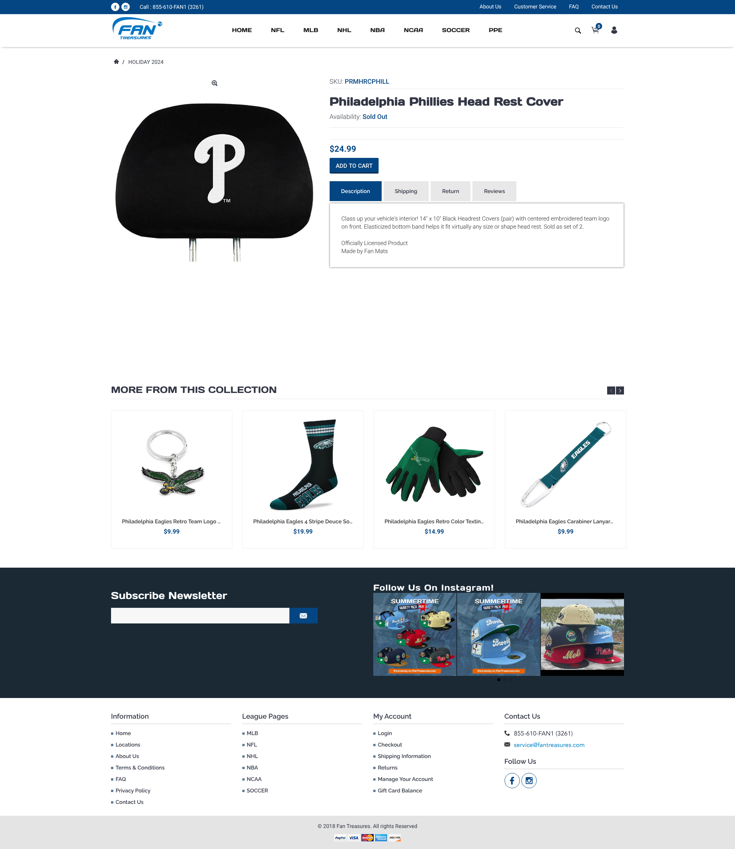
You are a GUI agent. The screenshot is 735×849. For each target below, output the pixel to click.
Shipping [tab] (406, 191)
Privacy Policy (133, 791)
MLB (310, 30)
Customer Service (535, 7)
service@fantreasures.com (549, 744)
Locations (128, 745)
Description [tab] (355, 191)
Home (242, 30)
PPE (495, 30)
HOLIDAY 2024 (145, 62)
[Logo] (137, 28)
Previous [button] (611, 390)
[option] (171, 480)
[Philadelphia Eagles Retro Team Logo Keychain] (171, 464)
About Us (490, 7)
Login (385, 733)
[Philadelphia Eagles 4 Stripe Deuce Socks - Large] (303, 464)
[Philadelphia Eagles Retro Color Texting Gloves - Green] (434, 464)
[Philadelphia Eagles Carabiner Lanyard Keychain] (565, 464)
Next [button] (620, 390)
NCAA (413, 30)
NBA (377, 30)
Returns (387, 768)
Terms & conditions (140, 768)
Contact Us (604, 7)
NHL (344, 30)
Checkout (390, 745)
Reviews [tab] (494, 191)
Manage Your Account (405, 779)
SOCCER (456, 30)
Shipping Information (404, 756)
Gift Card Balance (400, 791)
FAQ (574, 7)
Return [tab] (450, 191)
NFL (277, 30)
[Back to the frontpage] (116, 62)
